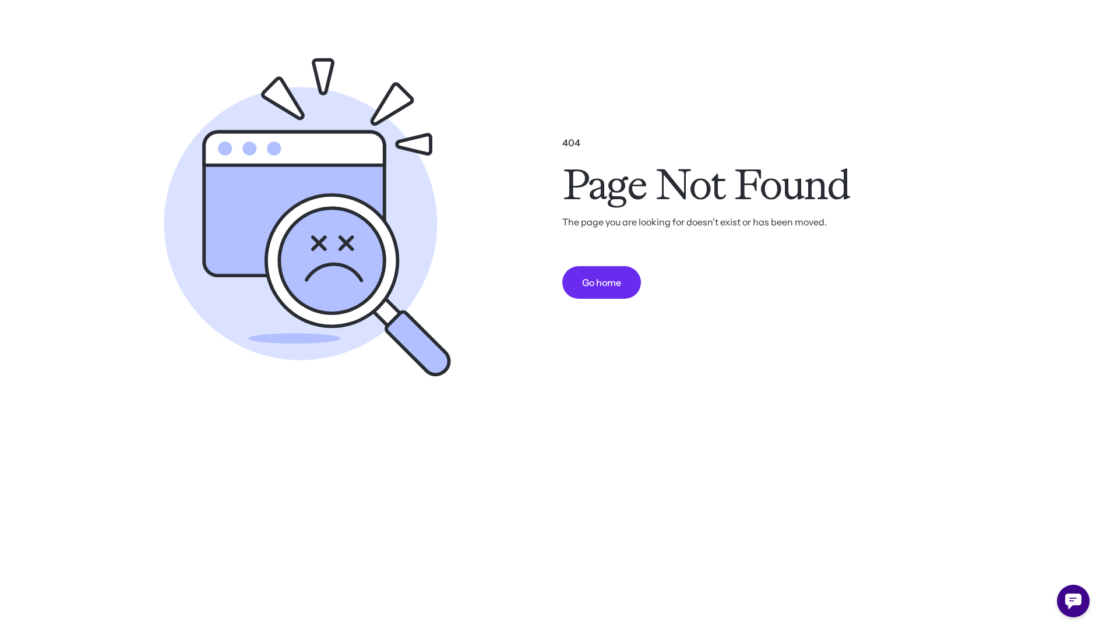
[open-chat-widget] (1073, 601)
